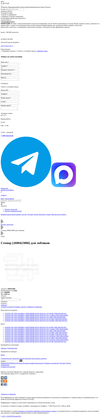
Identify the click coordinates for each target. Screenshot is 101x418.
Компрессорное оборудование (11, 214)
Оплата (36, 214)
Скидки (24, 214)
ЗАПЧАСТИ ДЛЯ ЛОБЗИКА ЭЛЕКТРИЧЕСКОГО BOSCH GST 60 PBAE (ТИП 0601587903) (36, 336)
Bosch (3, 355)
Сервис (48, 214)
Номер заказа (5, 98)
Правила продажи (16, 363)
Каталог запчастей (11, 209)
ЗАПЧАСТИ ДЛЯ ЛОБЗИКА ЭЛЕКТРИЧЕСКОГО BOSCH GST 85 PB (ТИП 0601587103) (35, 341)
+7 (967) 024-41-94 (7, 136)
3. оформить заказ (42, 51)
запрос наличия (6, 298)
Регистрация (9, 198)
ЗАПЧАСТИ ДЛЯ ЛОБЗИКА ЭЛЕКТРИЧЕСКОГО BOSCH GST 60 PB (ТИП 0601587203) (35, 313)
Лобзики (4, 348)
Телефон (4, 94)
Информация (5, 363)
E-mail (3, 102)
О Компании (5, 365)
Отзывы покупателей (8, 367)
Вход (2, 198)
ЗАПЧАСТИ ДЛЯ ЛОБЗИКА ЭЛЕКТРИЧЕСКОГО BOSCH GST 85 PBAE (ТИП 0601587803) (36, 340)
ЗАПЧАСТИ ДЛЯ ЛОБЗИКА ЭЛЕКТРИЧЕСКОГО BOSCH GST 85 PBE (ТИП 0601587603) (36, 319)
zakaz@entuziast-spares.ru (7, 46)
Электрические (12, 348)
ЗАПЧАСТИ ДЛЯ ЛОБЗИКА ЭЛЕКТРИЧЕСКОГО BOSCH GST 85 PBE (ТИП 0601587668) (36, 338)
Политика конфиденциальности (33, 363)
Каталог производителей (13, 211)
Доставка (30, 214)
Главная (3, 358)
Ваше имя (4, 90)
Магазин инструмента (58, 214)
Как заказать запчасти (39, 358)
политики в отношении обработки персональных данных (37, 411)
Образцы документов (51, 363)
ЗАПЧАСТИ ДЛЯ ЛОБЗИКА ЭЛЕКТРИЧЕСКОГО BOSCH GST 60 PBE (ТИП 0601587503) (36, 320)
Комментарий (5, 105)
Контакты (42, 214)
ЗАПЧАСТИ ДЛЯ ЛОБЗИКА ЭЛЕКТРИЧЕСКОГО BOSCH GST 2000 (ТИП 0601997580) (35, 317)
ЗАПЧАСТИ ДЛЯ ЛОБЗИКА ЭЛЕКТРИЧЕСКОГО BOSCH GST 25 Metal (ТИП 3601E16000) (36, 315)
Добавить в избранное (8, 394)
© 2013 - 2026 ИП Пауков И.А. (11, 416)
